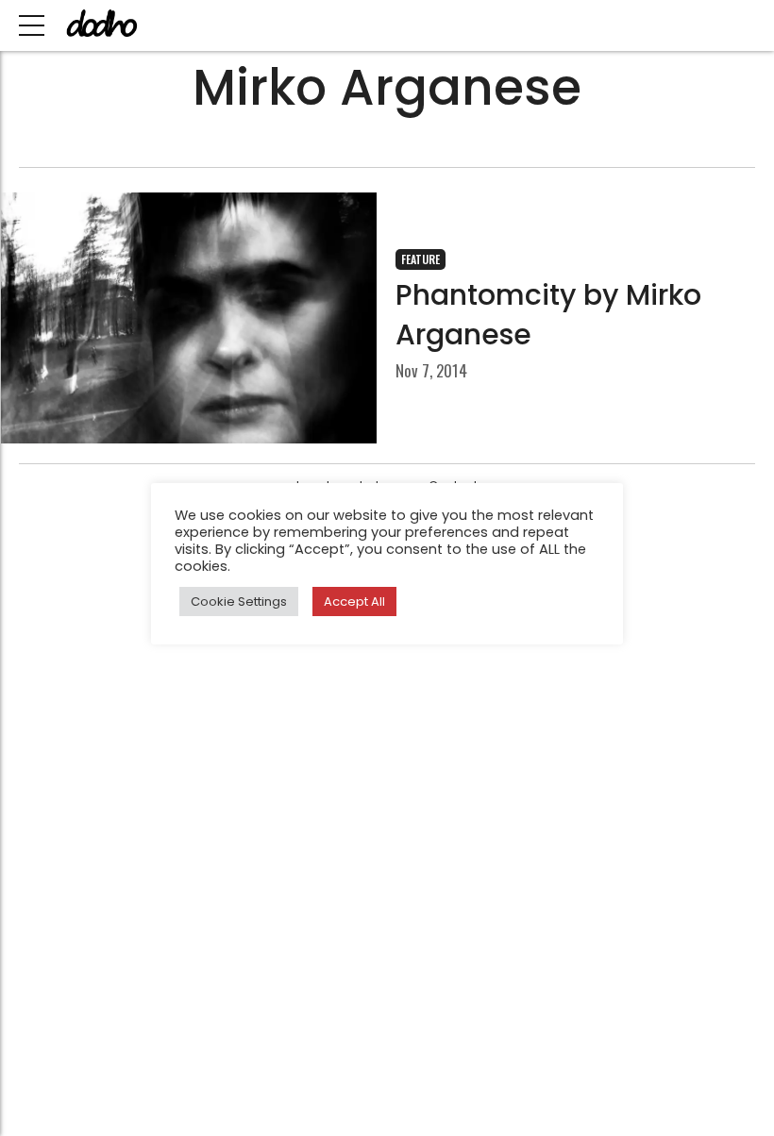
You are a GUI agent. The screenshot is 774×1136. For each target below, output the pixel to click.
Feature (420, 259)
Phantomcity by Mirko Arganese (548, 315)
